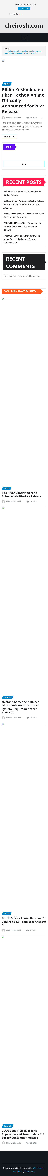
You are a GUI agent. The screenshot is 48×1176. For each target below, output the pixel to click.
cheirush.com (24, 25)
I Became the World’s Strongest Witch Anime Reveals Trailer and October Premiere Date (21, 239)
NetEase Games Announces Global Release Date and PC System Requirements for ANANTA (23, 204)
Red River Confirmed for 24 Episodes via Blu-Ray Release (21, 494)
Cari (9, 147)
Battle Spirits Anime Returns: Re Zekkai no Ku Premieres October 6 (24, 921)
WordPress (38, 1168)
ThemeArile (29, 1171)
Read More (9, 136)
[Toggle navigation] (24, 37)
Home (6, 48)
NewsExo (17, 1171)
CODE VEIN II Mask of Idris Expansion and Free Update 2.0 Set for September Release (22, 226)
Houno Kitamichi (13, 117)
